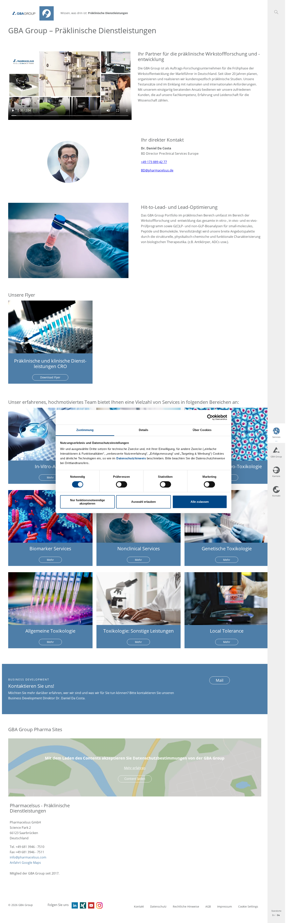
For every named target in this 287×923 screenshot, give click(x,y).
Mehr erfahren (134, 768)
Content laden (134, 779)
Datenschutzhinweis (131, 458)
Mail (219, 680)
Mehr (50, 477)
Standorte (276, 910)
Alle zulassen (200, 502)
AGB (208, 906)
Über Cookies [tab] (202, 430)
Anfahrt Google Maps (25, 862)
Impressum (224, 906)
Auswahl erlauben (143, 502)
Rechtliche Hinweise (186, 906)
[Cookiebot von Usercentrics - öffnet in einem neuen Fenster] (210, 417)
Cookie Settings (248, 906)
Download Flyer (50, 377)
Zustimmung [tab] (85, 430)
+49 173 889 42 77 (154, 162)
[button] (50, 808)
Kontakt (139, 906)
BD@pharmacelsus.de (157, 170)
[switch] (121, 484)
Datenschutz (158, 906)
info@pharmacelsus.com (28, 857)
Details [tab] (143, 430)
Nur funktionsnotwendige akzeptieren (87, 501)
